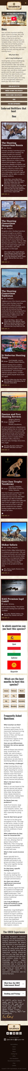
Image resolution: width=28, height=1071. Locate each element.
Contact (14, 1065)
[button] (25, 3)
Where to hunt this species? (14, 91)
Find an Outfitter (14, 86)
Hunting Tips (14, 1054)
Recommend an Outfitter (14, 1061)
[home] (14, 5)
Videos (14, 1051)
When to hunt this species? (14, 95)
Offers (14, 1056)
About (14, 1046)
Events (14, 1049)
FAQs (14, 99)
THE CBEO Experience (14, 104)
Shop (14, 1063)
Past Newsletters (14, 1058)
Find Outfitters (14, 1044)
